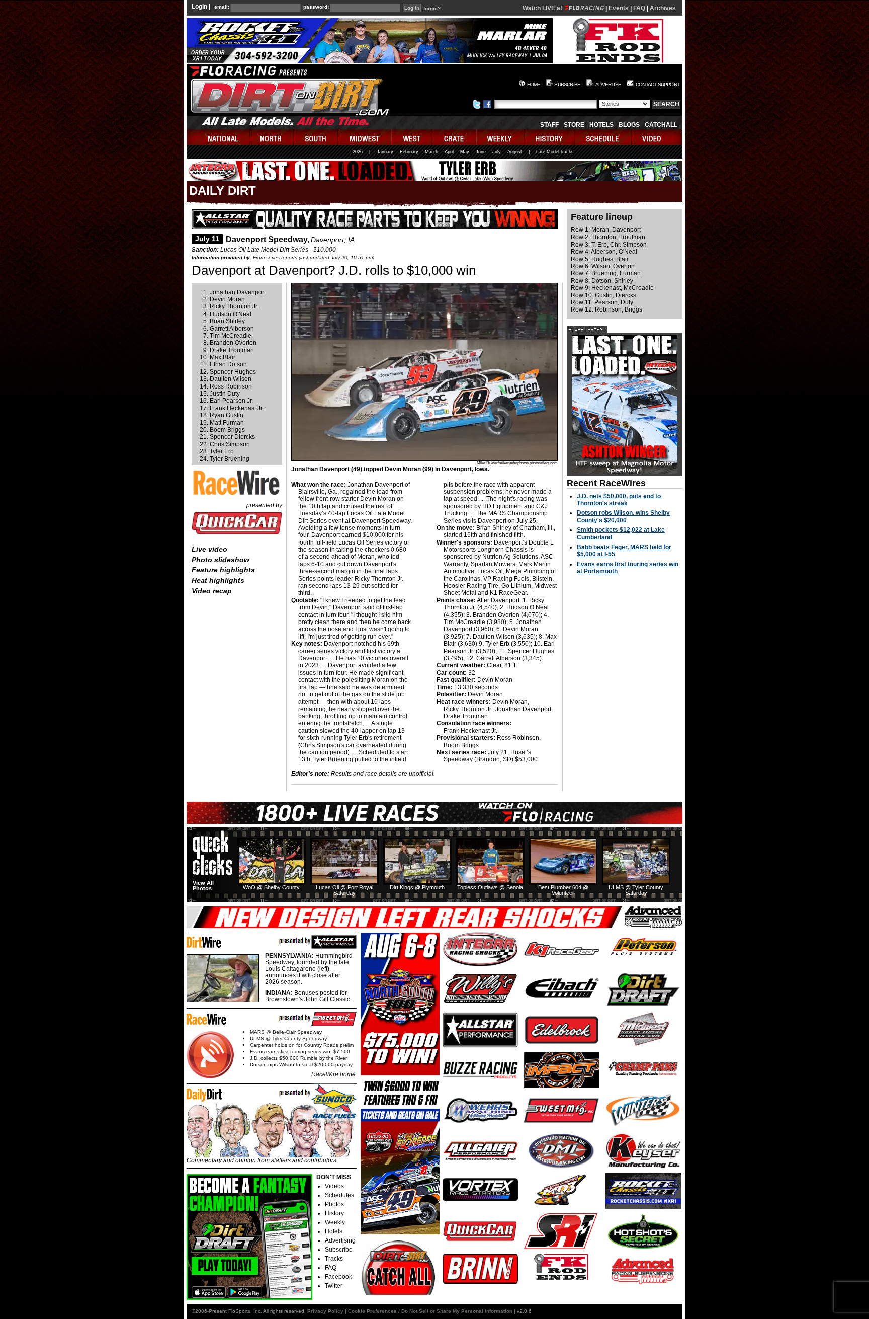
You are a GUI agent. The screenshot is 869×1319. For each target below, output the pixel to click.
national (218, 137)
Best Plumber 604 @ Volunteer (563, 890)
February (409, 151)
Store (574, 124)
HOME (534, 84)
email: (221, 7)
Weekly (335, 1222)
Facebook (338, 1276)
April (449, 151)
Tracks (334, 1258)
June (481, 151)
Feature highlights (223, 570)
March (431, 151)
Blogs (629, 124)
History (334, 1213)
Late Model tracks (555, 151)
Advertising (340, 1240)
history (550, 137)
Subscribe (339, 1249)
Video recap (212, 591)
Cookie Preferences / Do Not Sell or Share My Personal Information (430, 1311)
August (514, 151)
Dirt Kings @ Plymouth (417, 887)
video (657, 137)
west (412, 137)
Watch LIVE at (543, 8)
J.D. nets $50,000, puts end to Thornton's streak (619, 500)
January (385, 151)
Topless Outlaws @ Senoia (490, 887)
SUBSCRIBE (567, 84)
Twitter (333, 1285)
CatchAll (661, 124)
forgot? (432, 8)
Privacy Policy (325, 1311)
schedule (603, 137)
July (496, 151)
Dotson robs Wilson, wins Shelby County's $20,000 (623, 516)
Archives (663, 8)
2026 (358, 151)
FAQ (639, 8)
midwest (365, 137)
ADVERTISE (608, 84)
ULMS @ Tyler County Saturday (636, 890)
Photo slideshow (220, 560)
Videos (334, 1186)
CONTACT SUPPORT (657, 84)
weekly (501, 137)
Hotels (601, 124)
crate (454, 137)
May (464, 151)
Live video (209, 549)
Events (619, 8)
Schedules (339, 1195)
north (272, 137)
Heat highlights (218, 580)
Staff (549, 124)
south (316, 137)
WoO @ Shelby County (271, 887)
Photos (334, 1204)
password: (316, 7)
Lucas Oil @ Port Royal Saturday (344, 890)
